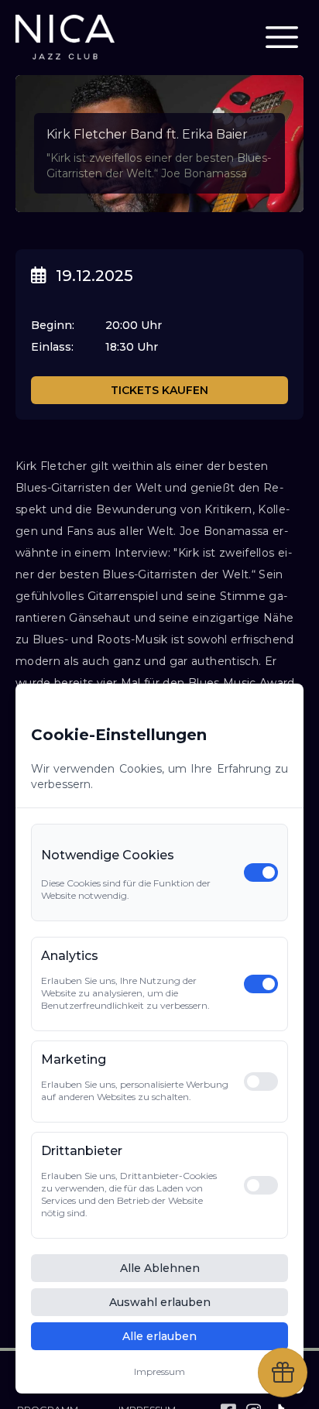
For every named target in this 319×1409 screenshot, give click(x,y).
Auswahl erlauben (160, 1302)
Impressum (159, 1371)
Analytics (69, 955)
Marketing (73, 1059)
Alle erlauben (159, 1336)
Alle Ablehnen (160, 1268)
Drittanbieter (81, 1150)
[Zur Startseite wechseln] (65, 37)
